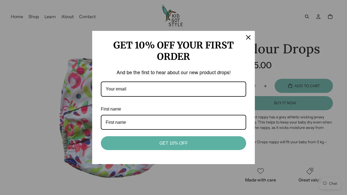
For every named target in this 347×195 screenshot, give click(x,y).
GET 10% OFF (173, 143)
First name (111, 109)
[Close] (248, 37)
